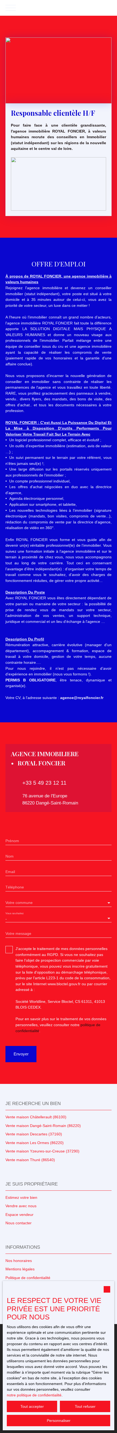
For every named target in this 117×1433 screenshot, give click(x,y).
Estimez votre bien (21, 1197)
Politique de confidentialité (27, 1278)
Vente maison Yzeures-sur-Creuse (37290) (42, 1151)
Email (10, 872)
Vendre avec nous (20, 1206)
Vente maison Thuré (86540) (30, 1160)
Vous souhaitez (14, 913)
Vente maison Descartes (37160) (33, 1134)
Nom (9, 856)
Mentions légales (20, 1269)
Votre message (18, 933)
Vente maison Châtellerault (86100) (35, 1117)
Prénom (12, 841)
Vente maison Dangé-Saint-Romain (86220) (43, 1125)
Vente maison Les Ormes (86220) (34, 1143)
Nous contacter (18, 1223)
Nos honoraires (18, 1260)
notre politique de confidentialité (34, 1395)
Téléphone (14, 887)
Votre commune (19, 902)
